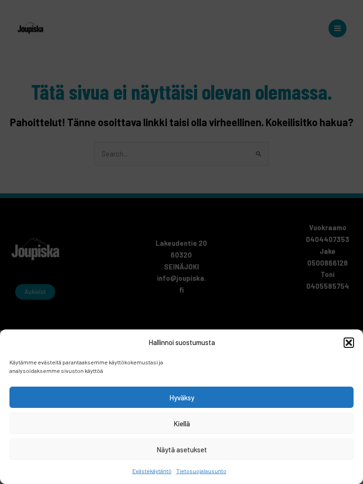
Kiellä (181, 423)
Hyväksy (181, 397)
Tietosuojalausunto (201, 470)
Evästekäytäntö (152, 470)
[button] (349, 342)
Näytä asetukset (181, 449)
